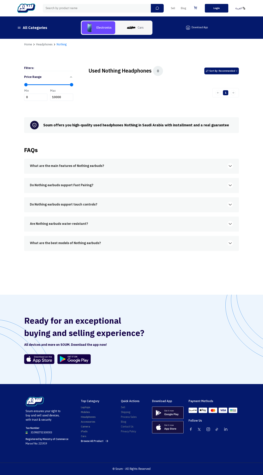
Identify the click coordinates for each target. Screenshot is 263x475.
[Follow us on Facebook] (191, 429)
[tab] (98, 27)
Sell (173, 8)
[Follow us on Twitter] (199, 429)
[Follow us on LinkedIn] (226, 429)
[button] (157, 8)
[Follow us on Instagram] (208, 429)
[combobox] (103, 8)
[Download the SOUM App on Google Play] (72, 359)
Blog (183, 8)
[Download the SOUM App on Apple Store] (39, 359)
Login (216, 8)
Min (26, 91)
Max (53, 91)
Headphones (44, 44)
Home (28, 44)
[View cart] (195, 8)
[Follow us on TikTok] (217, 429)
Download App (200, 27)
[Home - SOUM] (26, 8)
